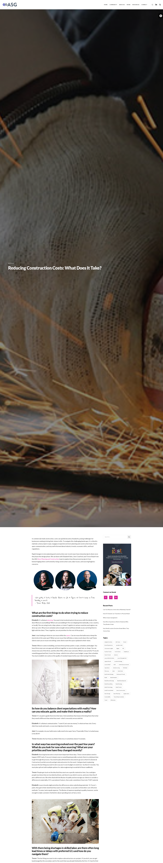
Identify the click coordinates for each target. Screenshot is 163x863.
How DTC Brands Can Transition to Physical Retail (116, 613)
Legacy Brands (108, 661)
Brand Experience (109, 645)
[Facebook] (111, 597)
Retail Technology (108, 687)
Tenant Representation (119, 697)
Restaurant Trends (121, 674)
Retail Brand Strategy (109, 680)
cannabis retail (119, 645)
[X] (159, 4)
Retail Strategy (119, 684)
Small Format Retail (109, 690)
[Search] (151, 4)
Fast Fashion (118, 651)
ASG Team (118, 642)
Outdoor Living (116, 667)
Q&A (113, 671)
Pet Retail (125, 667)
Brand (124, 642)
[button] (161, 16)
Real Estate (120, 671)
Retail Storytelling (108, 684)
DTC (123, 648)
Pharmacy (107, 671)
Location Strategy (118, 661)
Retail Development (121, 680)
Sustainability (107, 697)
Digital (117, 648)
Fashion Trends (108, 651)
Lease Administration (109, 658)
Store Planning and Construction (48, 559)
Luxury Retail (107, 664)
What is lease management (110, 617)
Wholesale (113, 700)
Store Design (107, 693)
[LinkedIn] (155, 4)
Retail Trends (119, 687)
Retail (106, 677)
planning (50, 620)
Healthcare (126, 651)
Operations (107, 667)
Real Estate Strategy (109, 674)
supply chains (126, 693)
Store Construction (120, 690)
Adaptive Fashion (108, 642)
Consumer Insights (109, 648)
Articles (11, 263)
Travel (106, 700)
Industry (116, 655)
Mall (115, 664)
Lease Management (121, 658)
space (68, 635)
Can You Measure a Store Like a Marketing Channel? (117, 609)
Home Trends (108, 655)
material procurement (124, 664)
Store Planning (117, 693)
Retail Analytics (113, 677)
